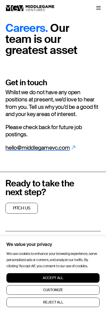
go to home (15, 7)
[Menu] (98, 8)
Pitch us (21, 208)
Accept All (53, 277)
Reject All (53, 302)
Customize (53, 290)
